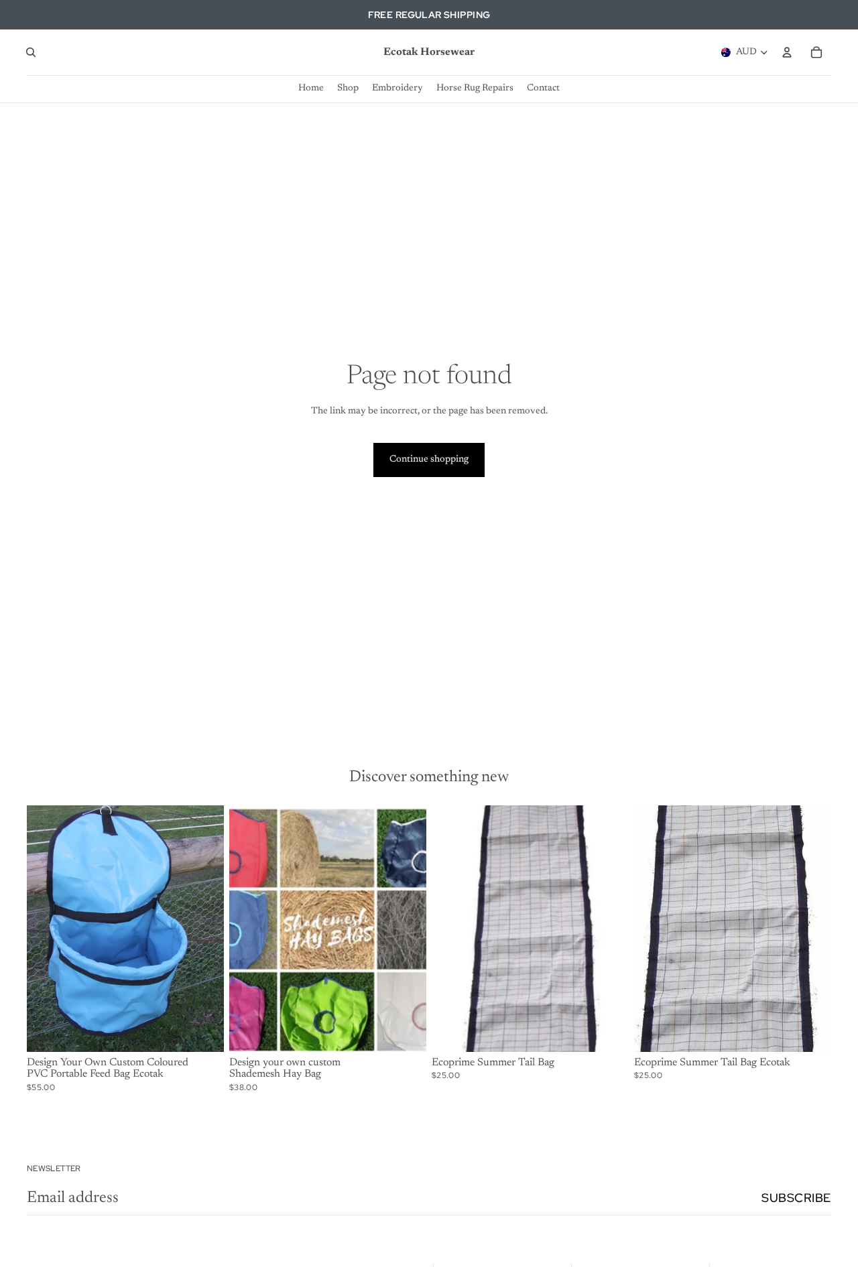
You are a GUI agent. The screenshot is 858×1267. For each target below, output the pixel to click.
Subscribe (796, 1197)
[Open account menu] (787, 52)
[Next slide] (204, 928)
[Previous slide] (47, 928)
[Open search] (31, 52)
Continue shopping (429, 459)
